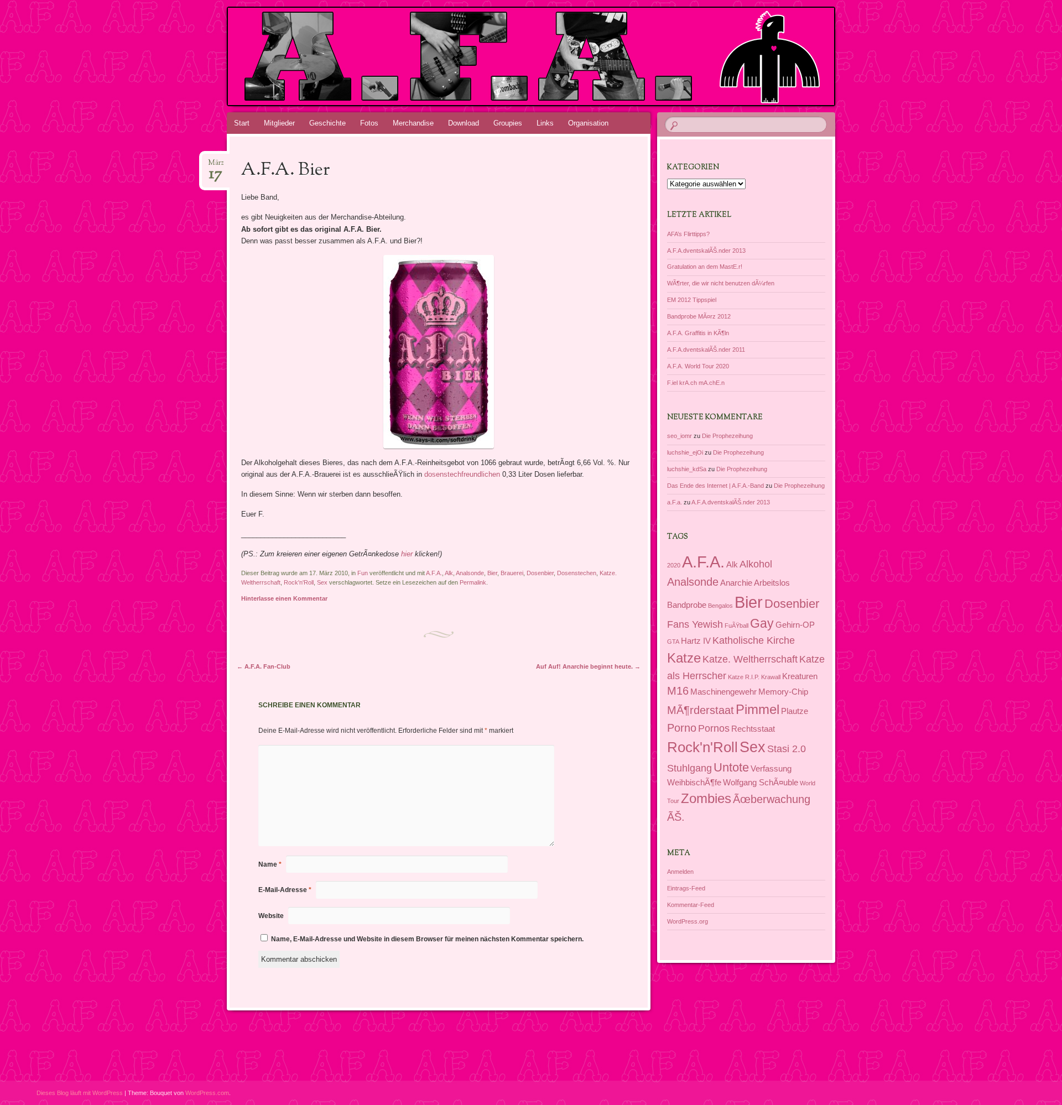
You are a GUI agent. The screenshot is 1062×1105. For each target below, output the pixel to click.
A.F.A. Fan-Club (263, 666)
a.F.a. (674, 502)
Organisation (588, 123)
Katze (684, 657)
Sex (322, 582)
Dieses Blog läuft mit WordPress (80, 1093)
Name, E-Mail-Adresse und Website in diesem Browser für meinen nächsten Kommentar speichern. (427, 939)
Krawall (770, 677)
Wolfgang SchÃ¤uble (760, 782)
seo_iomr (679, 435)
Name (270, 864)
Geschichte (327, 123)
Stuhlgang (689, 768)
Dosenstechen (576, 573)
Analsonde (470, 573)
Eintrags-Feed (686, 888)
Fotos (369, 123)
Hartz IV (696, 641)
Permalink (473, 582)
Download (463, 123)
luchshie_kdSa (686, 469)
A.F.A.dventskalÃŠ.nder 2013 (706, 250)
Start (241, 123)
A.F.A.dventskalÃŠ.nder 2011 (706, 349)
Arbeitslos (772, 582)
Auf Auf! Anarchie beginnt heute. (588, 666)
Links (545, 123)
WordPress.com (207, 1093)
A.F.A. (434, 573)
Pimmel (757, 709)
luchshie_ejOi (685, 452)
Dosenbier (540, 573)
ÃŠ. (676, 817)
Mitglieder (279, 123)
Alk (449, 573)
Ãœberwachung (771, 799)
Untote (731, 767)
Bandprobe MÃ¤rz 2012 (699, 316)
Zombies (706, 798)
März (216, 166)
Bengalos (720, 605)
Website (271, 916)
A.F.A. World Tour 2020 (698, 366)
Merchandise (413, 123)
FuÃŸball (736, 625)
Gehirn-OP (795, 625)
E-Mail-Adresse (284, 890)
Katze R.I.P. (743, 677)
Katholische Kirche (753, 640)
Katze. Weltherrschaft (750, 659)
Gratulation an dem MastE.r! (704, 266)
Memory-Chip (783, 691)
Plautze (794, 711)
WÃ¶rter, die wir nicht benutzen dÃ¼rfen (720, 283)
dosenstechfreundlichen (462, 474)
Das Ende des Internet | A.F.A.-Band (715, 485)
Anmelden (680, 871)
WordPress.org (687, 921)
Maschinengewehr (723, 691)
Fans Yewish (695, 624)
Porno (681, 728)
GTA (673, 641)
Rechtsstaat (753, 728)
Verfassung (771, 768)
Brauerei (512, 573)
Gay (762, 623)
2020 (673, 565)
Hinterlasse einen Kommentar (284, 598)
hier (407, 554)
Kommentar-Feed (690, 904)
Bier (492, 573)
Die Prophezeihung (727, 435)
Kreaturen (800, 676)
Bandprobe (686, 605)
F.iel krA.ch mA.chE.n (696, 382)
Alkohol (756, 564)
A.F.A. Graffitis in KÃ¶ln (698, 333)
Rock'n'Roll (299, 582)
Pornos (714, 728)
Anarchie (736, 582)
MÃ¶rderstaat (700, 710)
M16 (678, 691)
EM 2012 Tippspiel (691, 299)
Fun (362, 573)
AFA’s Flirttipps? (688, 234)
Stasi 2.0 (786, 748)
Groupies (507, 123)
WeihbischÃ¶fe (694, 782)
